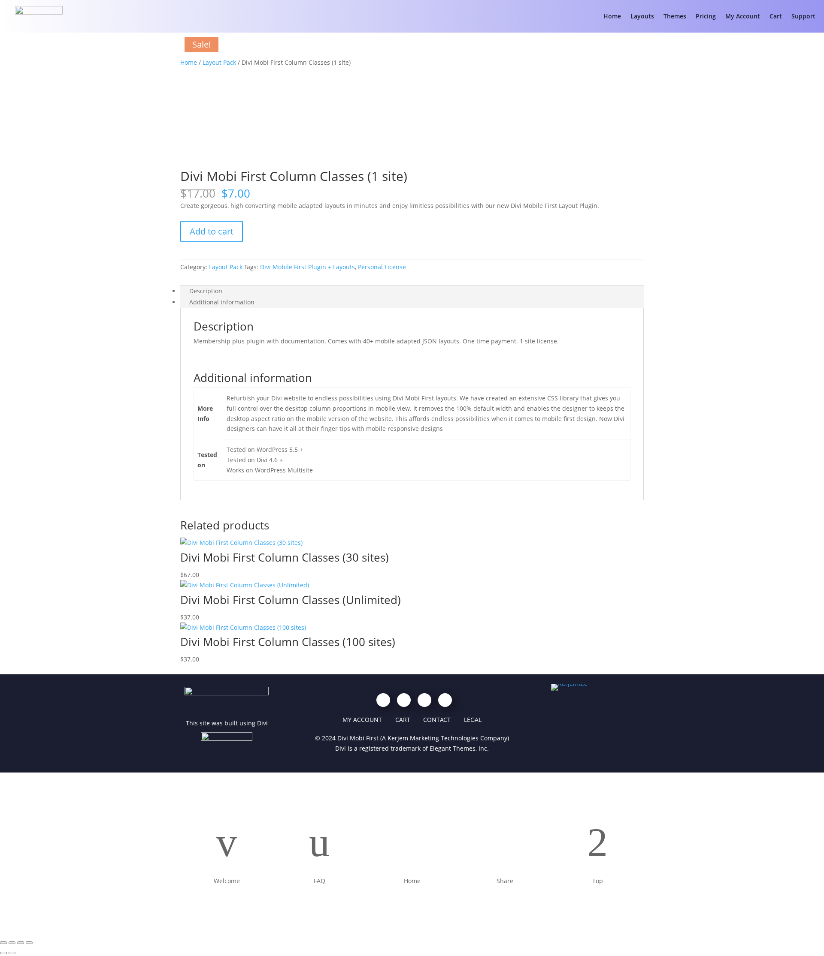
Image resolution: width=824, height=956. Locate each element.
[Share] (20, 942)
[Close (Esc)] (29, 942)
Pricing (706, 16)
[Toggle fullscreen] (12, 942)
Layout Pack (219, 62)
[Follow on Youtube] (404, 700)
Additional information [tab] (221, 302)
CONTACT (437, 719)
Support (803, 16)
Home (612, 16)
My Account (742, 16)
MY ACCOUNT (362, 719)
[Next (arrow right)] (12, 953)
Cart (775, 16)
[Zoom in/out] (3, 942)
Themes (674, 16)
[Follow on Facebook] (383, 700)
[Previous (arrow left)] (3, 953)
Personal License (382, 267)
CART (402, 719)
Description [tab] (205, 291)
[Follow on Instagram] (424, 700)
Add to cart (211, 231)
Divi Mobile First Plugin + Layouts (307, 267)
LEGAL (473, 719)
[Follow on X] (445, 700)
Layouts (642, 16)
